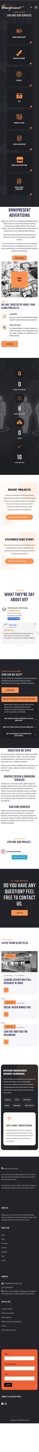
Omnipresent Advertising (17, 608)
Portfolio (4, 1247)
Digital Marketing (6, 1317)
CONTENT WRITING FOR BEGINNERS (16, 1033)
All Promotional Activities (8, 1330)
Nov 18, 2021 (10, 956)
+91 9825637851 (8, 1287)
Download (4, 1252)
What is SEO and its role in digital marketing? (18, 727)
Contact (3, 1260)
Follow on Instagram (19, 857)
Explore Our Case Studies (18, 517)
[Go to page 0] (16, 645)
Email (6, 1374)
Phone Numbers (10, 1364)
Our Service (4, 1243)
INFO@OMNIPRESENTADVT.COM (12, 1283)
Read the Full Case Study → (18, 561)
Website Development (7, 1313)
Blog (2, 1256)
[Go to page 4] (22, 645)
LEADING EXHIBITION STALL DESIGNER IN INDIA (18, 982)
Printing (3, 1326)
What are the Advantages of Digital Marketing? (19, 699)
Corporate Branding (6, 1309)
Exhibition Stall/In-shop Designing (11, 1321)
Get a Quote (19, 258)
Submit (8, 1385)
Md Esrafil (12, 625)
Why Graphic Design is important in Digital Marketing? (18, 719)
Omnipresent (9, 976)
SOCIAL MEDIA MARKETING (17, 1007)
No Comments (21, 976)
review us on (13, 618)
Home (3, 1235)
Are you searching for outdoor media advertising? (19, 734)
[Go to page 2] (19, 645)
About (3, 1239)
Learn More (10, 690)
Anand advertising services (24, 246)
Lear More (9, 344)
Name (6, 1354)
